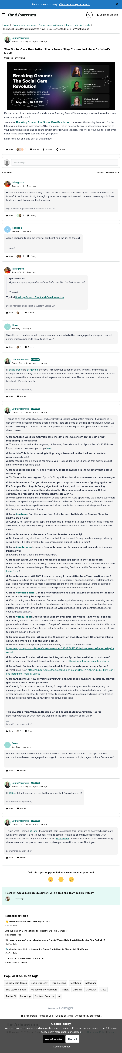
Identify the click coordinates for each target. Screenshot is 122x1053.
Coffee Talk (11, 926)
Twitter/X (11, 996)
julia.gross (18, 182)
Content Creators (44, 996)
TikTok (65, 989)
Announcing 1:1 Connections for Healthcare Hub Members (36, 931)
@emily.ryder (23, 547)
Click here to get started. (74, 4)
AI (59, 996)
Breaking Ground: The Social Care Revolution (43, 122)
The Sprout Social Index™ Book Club (24, 958)
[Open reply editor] (61, 162)
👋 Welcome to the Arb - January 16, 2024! (28, 922)
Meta (103, 989)
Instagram (90, 983)
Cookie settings (64, 1016)
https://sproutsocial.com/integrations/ (88, 661)
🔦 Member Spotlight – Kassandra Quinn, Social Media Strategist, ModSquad (46, 949)
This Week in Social (16, 989)
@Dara (12, 793)
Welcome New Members (43, 989)
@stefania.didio (24, 592)
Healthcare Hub (13, 935)
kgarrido (17, 228)
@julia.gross (15, 369)
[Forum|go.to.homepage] (22, 15)
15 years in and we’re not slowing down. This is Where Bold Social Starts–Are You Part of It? (55, 940)
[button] (3, 15)
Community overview (24, 25)
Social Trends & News (51, 25)
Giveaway (91, 989)
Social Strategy (39, 983)
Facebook (75, 983)
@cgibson (21, 514)
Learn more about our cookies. (64, 1032)
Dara (15, 325)
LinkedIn (77, 989)
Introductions (59, 983)
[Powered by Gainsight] (61, 1009)
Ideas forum (12, 571)
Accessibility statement (88, 1016)
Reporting (25, 996)
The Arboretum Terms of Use (37, 1016)
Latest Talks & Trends (78, 25)
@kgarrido (32, 369)
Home (6, 25)
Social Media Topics (16, 983)
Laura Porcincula (20, 38)
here (49, 448)
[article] (61, 199)
